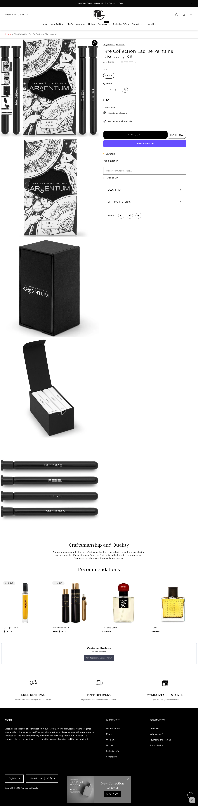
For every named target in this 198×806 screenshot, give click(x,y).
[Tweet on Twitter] (138, 216)
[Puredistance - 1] (74, 603)
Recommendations (99, 569)
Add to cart (135, 134)
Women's (111, 739)
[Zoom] (95, 43)
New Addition (113, 728)
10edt (154, 627)
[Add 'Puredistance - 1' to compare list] (91, 586)
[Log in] (177, 15)
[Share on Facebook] (130, 216)
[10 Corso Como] (123, 603)
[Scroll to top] (190, 795)
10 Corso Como (109, 627)
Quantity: (107, 83)
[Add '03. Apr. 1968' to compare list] (42, 586)
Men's (109, 734)
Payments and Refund (160, 739)
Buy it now (176, 135)
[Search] (184, 15)
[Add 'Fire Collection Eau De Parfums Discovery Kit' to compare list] (125, 90)
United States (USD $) (41, 778)
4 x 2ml (108, 75)
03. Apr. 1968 (11, 627)
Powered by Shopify (29, 788)
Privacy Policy (156, 745)
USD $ (21, 14)
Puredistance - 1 (61, 627)
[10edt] (172, 603)
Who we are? (156, 734)
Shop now (112, 793)
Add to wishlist (143, 143)
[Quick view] (140, 586)
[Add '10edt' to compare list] (190, 594)
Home (8, 34)
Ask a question (111, 160)
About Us (154, 728)
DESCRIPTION (115, 189)
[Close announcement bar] (191, 3)
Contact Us (111, 756)
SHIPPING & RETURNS (119, 201)
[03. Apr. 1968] (25, 603)
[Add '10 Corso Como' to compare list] (140, 594)
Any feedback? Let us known (99, 658)
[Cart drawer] (191, 15)
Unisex (109, 745)
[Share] (121, 216)
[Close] (128, 779)
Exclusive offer (113, 751)
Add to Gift (112, 178)
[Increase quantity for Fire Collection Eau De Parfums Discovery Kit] (115, 89)
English (9, 14)
